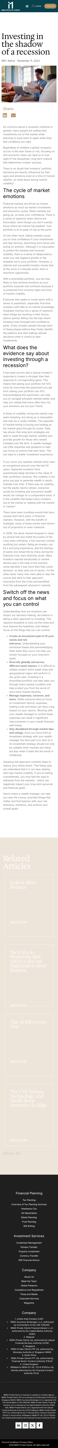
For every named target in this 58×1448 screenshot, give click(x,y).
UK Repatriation (29, 1213)
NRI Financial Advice (29, 1260)
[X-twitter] (32, 1425)
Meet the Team (29, 1281)
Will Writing (29, 1226)
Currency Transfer (29, 1255)
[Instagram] (25, 1425)
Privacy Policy (26, 1442)
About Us (29, 1276)
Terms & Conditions (10, 1442)
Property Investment (29, 1251)
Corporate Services (29, 1298)
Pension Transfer (29, 1247)
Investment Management (29, 1242)
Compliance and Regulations (29, 1289)
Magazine (29, 1302)
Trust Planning (29, 1221)
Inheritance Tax (29, 1208)
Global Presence (29, 1285)
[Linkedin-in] (18, 1425)
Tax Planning (29, 1200)
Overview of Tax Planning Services (29, 1204)
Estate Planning (29, 1217)
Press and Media (29, 1294)
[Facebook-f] (39, 1425)
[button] (4, 115)
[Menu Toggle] (27, 6)
